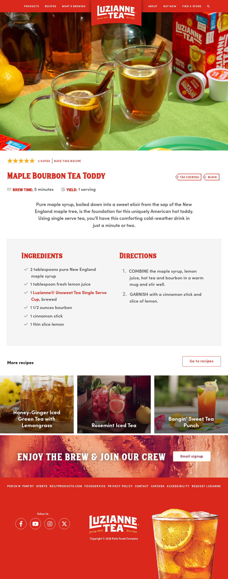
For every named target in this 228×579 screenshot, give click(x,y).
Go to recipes (202, 360)
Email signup (192, 455)
